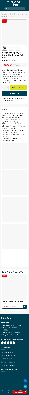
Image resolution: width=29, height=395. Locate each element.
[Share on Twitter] (5, 342)
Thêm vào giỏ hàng (18, 88)
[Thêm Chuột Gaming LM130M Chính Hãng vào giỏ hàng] (25, 306)
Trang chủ (4, 14)
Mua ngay (15, 93)
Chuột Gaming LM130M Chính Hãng (13, 302)
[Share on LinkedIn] (14, 342)
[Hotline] (25, 392)
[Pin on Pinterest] (11, 342)
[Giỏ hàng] (27, 8)
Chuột (12, 16)
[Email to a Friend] (8, 342)
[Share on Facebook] (2, 342)
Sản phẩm (12, 14)
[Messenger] (25, 380)
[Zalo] (25, 386)
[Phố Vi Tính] (14, 3)
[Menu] (2, 9)
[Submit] (23, 8)
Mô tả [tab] (4, 109)
